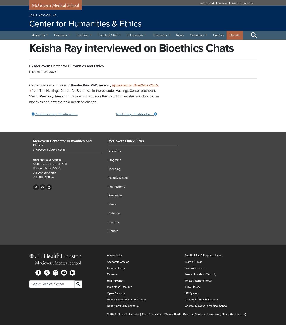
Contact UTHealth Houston (201, 299)
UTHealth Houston (242, 3)
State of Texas (193, 261)
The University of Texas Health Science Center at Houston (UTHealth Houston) (194, 314)
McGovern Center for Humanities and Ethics (62, 143)
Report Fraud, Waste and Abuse (127, 299)
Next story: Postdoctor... (135, 114)
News (180, 35)
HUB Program (115, 280)
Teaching (82, 35)
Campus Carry (116, 268)
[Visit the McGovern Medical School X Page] (47, 273)
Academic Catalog (118, 261)
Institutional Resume (119, 286)
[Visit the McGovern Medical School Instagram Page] (55, 273)
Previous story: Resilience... (56, 114)
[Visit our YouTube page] (42, 187)
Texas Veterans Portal (198, 280)
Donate (235, 35)
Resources (160, 35)
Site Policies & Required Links (203, 255)
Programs (61, 35)
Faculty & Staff (108, 35)
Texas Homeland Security (200, 274)
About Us (39, 35)
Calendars (197, 35)
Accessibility (114, 255)
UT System (191, 293)
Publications (135, 35)
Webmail (223, 3)
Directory (206, 3)
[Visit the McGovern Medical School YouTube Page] (64, 273)
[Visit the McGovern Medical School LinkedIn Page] (72, 273)
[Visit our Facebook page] (36, 187)
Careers (218, 35)
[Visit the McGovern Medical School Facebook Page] (38, 273)
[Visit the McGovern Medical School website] (55, 6)
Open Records (116, 293)
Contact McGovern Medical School (206, 305)
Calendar (114, 213)
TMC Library (192, 286)
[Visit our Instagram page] (49, 187)
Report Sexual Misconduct (123, 305)
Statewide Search (195, 268)
